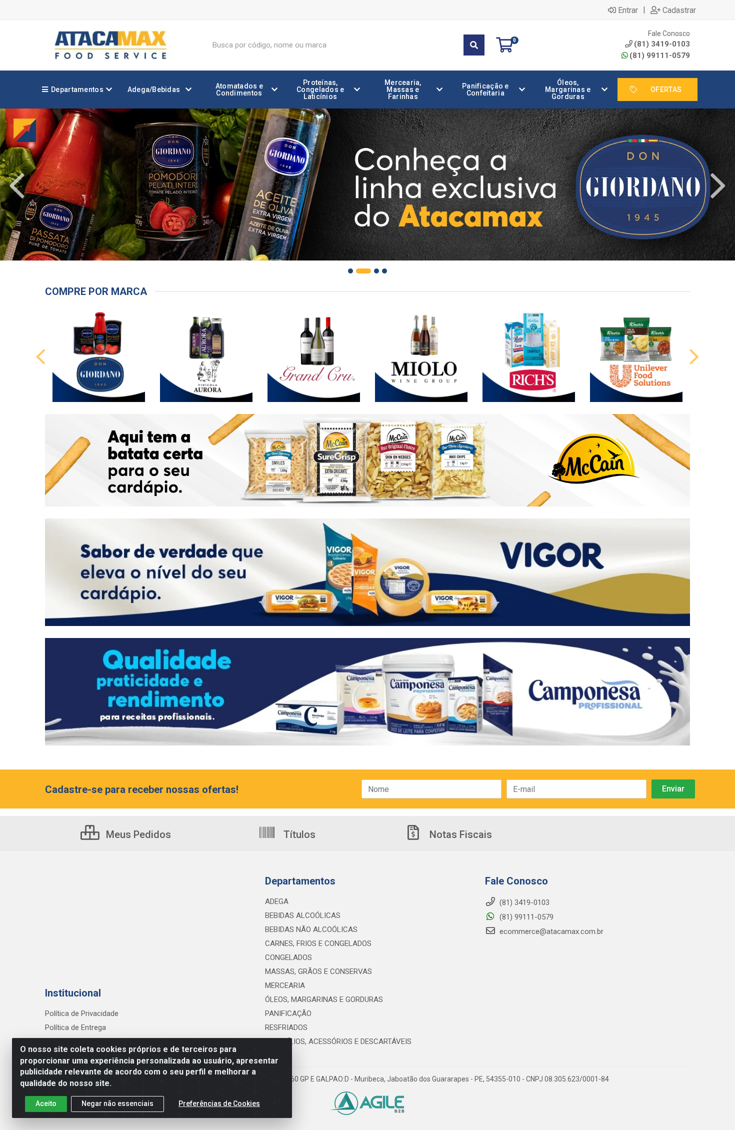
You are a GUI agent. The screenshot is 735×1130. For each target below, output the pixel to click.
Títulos (298, 834)
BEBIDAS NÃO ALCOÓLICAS (311, 929)
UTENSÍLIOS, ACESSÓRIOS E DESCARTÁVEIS (338, 1041)
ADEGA (276, 901)
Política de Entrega (75, 1027)
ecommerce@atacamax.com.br (551, 931)
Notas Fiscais (459, 834)
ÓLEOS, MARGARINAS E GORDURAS (324, 999)
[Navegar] (17, 186)
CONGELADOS (288, 957)
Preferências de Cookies (219, 1104)
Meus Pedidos (137, 834)
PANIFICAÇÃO (288, 1013)
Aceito (46, 1104)
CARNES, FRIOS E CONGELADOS (318, 943)
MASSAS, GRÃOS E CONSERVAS (318, 971)
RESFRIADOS (286, 1027)
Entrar (628, 10)
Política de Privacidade (81, 1013)
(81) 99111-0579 (660, 55)
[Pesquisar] (474, 45)
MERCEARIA (285, 985)
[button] (350, 271)
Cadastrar (679, 10)
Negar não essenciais (118, 1104)
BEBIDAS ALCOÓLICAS (302, 915)
